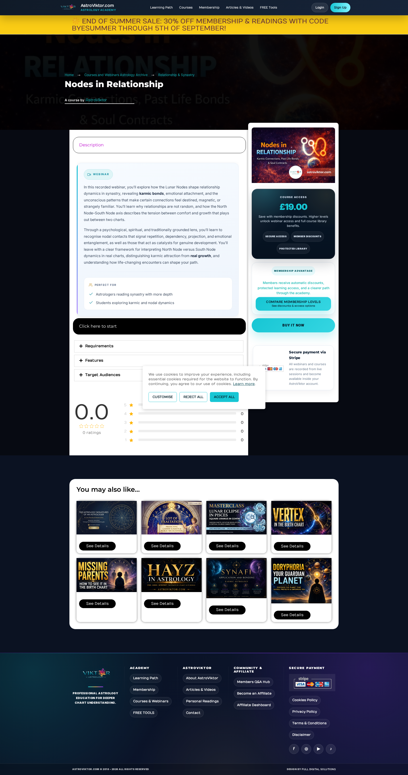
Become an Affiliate (254, 693)
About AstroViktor (202, 678)
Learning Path (161, 7)
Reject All (193, 397)
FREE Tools (268, 7)
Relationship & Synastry (176, 75)
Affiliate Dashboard (254, 705)
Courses (186, 7)
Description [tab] (91, 145)
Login (319, 7)
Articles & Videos (240, 7)
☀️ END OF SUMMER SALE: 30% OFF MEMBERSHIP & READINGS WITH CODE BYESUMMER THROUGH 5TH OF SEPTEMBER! (200, 24)
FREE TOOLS (143, 713)
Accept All (224, 397)
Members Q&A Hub (253, 682)
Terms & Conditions (309, 723)
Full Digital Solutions (319, 769)
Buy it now (293, 325)
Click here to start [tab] (98, 326)
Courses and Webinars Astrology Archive (116, 75)
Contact (193, 713)
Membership (209, 7)
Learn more (244, 383)
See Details (97, 546)
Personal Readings (202, 701)
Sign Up (340, 7)
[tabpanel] (159, 236)
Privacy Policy (304, 712)
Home (69, 75)
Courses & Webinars (150, 701)
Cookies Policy (304, 700)
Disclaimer (301, 735)
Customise (163, 397)
